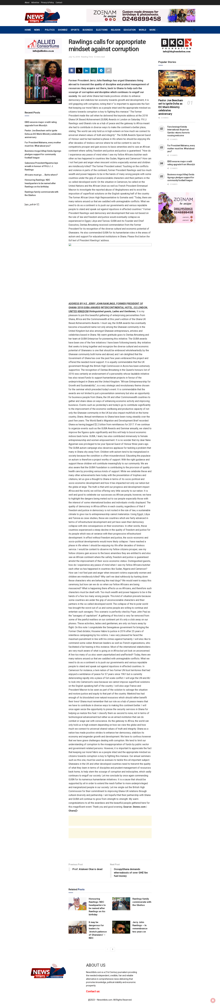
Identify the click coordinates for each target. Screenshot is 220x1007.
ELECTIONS (102, 30)
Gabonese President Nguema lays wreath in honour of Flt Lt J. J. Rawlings (41, 166)
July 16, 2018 (74, 57)
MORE (152, 30)
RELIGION (115, 30)
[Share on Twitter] (79, 70)
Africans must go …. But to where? (41, 175)
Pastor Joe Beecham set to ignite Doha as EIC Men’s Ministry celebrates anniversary (43, 133)
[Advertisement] (110, 824)
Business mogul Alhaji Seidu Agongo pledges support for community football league (43, 154)
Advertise (35, 3)
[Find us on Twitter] (148, 968)
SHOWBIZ (62, 30)
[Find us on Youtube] (154, 968)
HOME (28, 30)
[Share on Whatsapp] (94, 70)
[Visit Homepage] (47, 15)
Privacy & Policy (47, 3)
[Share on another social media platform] (108, 70)
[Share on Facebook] (72, 70)
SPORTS (75, 30)
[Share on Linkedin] (86, 70)
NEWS (37, 30)
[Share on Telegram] (101, 70)
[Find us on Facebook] (143, 968)
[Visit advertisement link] (140, 15)
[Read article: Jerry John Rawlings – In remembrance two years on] (121, 927)
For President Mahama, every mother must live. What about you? (181, 148)
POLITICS (50, 30)
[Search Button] (194, 30)
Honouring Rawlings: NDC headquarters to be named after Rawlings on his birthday (40, 183)
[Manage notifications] (213, 1000)
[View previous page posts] (107, 949)
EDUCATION (130, 30)
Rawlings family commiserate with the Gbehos (141, 901)
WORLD (142, 30)
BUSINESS (88, 30)
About (27, 3)
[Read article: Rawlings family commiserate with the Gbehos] (121, 903)
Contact (59, 3)
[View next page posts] (112, 949)
